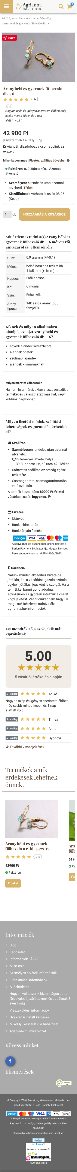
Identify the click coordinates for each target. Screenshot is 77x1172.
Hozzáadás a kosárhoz (44, 214)
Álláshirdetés (19, 987)
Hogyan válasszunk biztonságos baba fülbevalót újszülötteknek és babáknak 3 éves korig (40, 998)
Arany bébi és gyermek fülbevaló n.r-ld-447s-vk (27, 846)
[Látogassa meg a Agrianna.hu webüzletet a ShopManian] (38, 1140)
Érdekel (13, 883)
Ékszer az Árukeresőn (38, 1149)
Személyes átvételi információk (33, 973)
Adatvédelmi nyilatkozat (28, 1031)
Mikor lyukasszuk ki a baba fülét (34, 1024)
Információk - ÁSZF (24, 959)
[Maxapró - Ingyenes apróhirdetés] (38, 1156)
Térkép (29, 188)
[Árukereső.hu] (38, 1145)
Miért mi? (17, 966)
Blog (13, 945)
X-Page (36, 1105)
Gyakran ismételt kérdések (29, 1017)
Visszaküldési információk (29, 1010)
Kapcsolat (17, 952)
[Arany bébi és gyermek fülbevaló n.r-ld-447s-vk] (31, 819)
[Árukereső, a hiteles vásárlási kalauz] (64, 1083)
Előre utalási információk (28, 980)
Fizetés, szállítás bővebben (48, 160)
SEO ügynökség (38, 1163)
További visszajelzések (26, 747)
